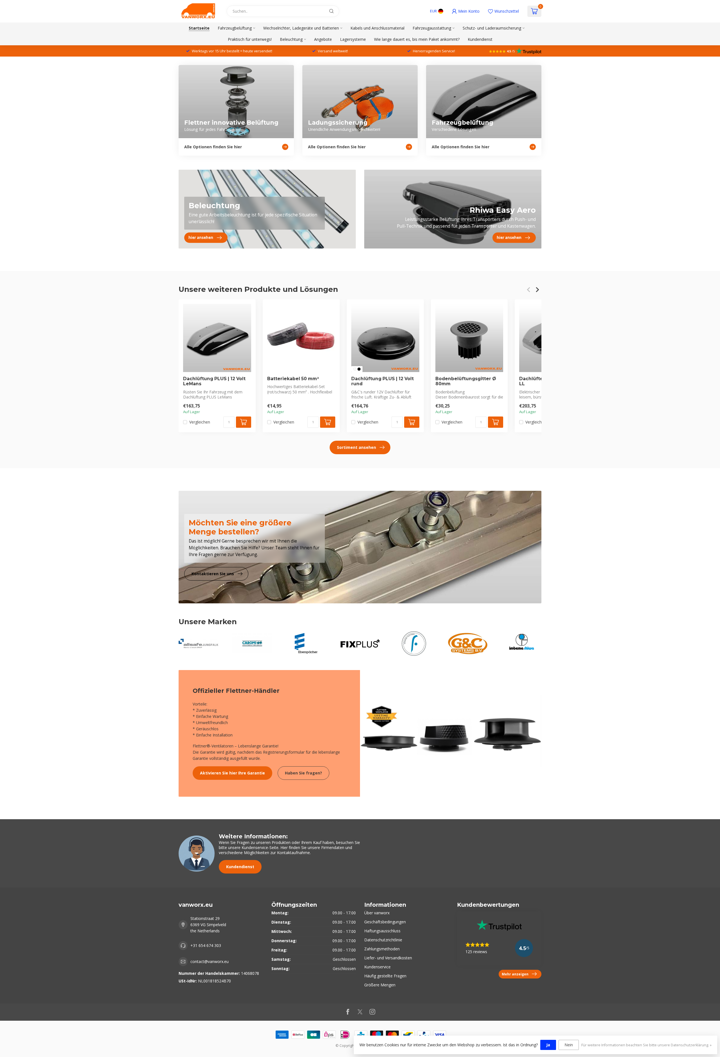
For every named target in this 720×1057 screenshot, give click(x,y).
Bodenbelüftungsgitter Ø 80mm (465, 381)
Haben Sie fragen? (303, 773)
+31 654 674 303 (205, 945)
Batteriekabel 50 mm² (293, 378)
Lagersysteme (353, 39)
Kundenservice (377, 966)
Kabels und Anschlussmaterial (377, 28)
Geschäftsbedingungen (385, 921)
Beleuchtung (291, 39)
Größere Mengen (379, 984)
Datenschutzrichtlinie (383, 939)
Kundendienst (480, 39)
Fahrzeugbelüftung (235, 28)
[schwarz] (359, 369)
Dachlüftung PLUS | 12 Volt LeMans (214, 381)
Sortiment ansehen (356, 447)
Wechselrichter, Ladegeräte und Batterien (301, 28)
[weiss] (354, 369)
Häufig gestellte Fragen (385, 975)
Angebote (323, 39)
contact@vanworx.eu (209, 961)
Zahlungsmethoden (382, 948)
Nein (568, 1044)
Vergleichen (199, 422)
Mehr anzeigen (515, 974)
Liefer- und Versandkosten (388, 957)
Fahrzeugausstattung (432, 28)
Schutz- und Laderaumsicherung (492, 28)
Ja (548, 1044)
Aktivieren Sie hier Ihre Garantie (232, 773)
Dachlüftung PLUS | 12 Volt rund (382, 381)
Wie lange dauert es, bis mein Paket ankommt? (417, 39)
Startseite (199, 28)
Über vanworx (377, 912)
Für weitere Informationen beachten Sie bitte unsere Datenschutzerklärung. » (646, 1045)
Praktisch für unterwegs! (250, 39)
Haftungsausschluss (382, 930)
